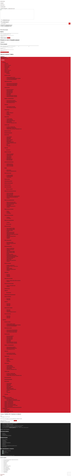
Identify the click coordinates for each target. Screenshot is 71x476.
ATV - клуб (7, 412)
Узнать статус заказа (6, 435)
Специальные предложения (10, 294)
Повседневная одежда (11, 311)
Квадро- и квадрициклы (9, 98)
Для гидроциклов (8, 240)
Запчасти (8, 149)
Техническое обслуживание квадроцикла (13, 407)
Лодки (5, 463)
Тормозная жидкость (11, 206)
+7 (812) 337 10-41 (11, 8)
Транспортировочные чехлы (12, 234)
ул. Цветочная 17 (5, 21)
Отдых (8, 113)
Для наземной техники (11, 107)
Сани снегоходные (10, 232)
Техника (8, 73)
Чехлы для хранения (11, 257)
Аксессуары (8, 224)
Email (1, 48)
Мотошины (9, 170)
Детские (8, 145)
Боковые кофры (10, 230)
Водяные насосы (10, 89)
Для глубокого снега (11, 120)
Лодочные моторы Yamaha (12, 83)
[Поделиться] (1, 474)
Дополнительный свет (11, 236)
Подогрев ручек (10, 258)
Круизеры (9, 138)
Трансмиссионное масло (12, 203)
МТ (7, 144)
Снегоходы (7, 116)
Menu (8, 57)
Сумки (8, 231)
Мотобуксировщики (8, 132)
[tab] (38, 63)
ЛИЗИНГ (2, 3)
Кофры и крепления (10, 265)
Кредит (4, 443)
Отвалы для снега (10, 249)
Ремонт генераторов (9, 401)
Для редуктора (10, 195)
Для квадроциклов (8, 246)
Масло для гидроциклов (9, 220)
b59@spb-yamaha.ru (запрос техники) (13, 426)
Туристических (10, 154)
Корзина (4, 434)
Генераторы (7, 124)
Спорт (8, 111)
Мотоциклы (7, 134)
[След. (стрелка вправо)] (1, 475)
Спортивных (9, 156)
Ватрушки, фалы (10, 242)
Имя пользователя (4, 33)
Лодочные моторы (8, 81)
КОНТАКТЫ (2, 1)
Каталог (4, 62)
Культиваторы (9, 92)
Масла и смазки (9, 188)
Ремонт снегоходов (9, 406)
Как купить (4, 439)
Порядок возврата (6, 442)
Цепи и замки (9, 268)
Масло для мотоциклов (9, 209)
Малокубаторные (10, 141)
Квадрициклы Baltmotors (12, 101)
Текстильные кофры (11, 229)
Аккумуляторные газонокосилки (11, 459)
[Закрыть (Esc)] (0, 474)
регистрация (5, 29)
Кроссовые (9, 140)
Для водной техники (11, 106)
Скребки (8, 237)
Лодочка (6, 464)
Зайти (11, 54)
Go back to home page (5, 421)
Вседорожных (9, 159)
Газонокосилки (10, 91)
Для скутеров (7, 179)
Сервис (2, 59)
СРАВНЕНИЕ (2, 6)
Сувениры (6, 272)
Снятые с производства (11, 122)
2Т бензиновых (10, 175)
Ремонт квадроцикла (9, 403)
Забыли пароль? (3, 37)
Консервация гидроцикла (12, 399)
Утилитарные (9, 118)
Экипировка (8, 292)
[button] (4, 58)
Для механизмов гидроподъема (13, 196)
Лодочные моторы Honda (12, 85)
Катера (5, 462)
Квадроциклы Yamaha (11, 100)
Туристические (10, 119)
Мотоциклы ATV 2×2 (11, 102)
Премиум (8, 114)
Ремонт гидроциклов (9, 402)
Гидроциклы (7, 109)
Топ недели (6, 467)
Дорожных (9, 157)
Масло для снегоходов (9, 215)
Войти (3, 433)
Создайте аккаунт (15, 40)
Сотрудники (7, 409)
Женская (8, 299)
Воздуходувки (10, 90)
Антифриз (9, 205)
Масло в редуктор (10, 204)
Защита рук (9, 259)
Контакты (7, 410)
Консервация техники (9, 398)
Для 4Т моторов (10, 165)
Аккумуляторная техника (12, 96)
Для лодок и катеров (8, 278)
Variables (5, 471)
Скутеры (6, 147)
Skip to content (3, 57)
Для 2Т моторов (10, 164)
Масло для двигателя (11, 202)
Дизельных (9, 177)
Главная (2, 414)
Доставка (4, 441)
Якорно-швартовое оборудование (13, 280)
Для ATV (6, 301)
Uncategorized (7, 469)
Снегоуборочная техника (12, 95)
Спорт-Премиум (10, 112)
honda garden (7, 87)
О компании (4, 408)
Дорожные (9, 137)
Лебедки (8, 235)
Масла (8, 211)
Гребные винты (10, 163)
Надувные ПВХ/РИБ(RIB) (12, 79)
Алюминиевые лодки (11, 77)
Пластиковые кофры (11, 228)
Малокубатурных (10, 153)
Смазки (8, 197)
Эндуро (8, 143)
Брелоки (8, 275)
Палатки (6, 290)
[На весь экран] (2, 474)
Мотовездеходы (8, 130)
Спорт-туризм (10, 139)
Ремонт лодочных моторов (10, 404)
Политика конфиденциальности (9, 445)
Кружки (8, 274)
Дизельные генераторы (11, 127)
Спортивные (9, 121)
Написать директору (9, 411)
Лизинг (4, 444)
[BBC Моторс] (17, 19)
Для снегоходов (8, 226)
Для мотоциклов (8, 151)
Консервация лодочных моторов (13, 400)
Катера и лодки (7, 75)
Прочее (8, 238)
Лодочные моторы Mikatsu (12, 84)
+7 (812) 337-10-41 (5, 20)
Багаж (8, 267)
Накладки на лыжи (10, 233)
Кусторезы (9, 93)
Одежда (8, 276)
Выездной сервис (8, 397)
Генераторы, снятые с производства (14, 128)
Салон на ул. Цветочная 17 (11, 423)
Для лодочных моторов (9, 283)
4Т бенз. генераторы (11, 126)
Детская (8, 305)
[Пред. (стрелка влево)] (0, 475)
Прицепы (6, 104)
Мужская (8, 298)
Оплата (4, 440)
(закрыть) (2, 42)
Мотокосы (9, 94)
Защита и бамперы (10, 248)
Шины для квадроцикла (11, 171)
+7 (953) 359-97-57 (7, 26)
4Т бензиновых (10, 176)
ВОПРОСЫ (2, 4)
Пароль (2, 35)
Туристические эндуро (11, 142)
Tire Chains (6, 470)
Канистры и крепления (11, 260)
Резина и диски (10, 254)
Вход (1, 29)
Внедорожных (9, 158)
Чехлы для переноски (11, 285)
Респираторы (7, 288)
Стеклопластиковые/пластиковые (14, 78)
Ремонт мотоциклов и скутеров (11, 405)
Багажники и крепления (11, 255)
